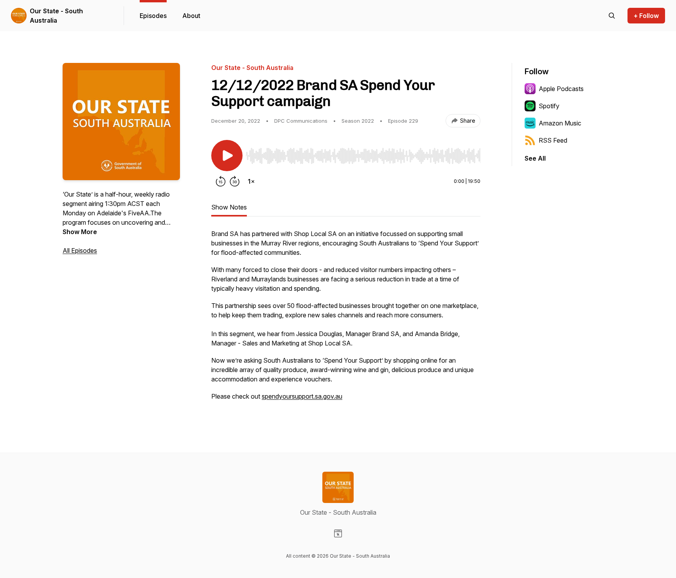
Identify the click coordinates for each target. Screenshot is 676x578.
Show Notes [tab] (229, 207)
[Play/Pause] (227, 155)
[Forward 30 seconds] (234, 181)
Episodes (153, 16)
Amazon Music (560, 123)
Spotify (549, 106)
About (191, 16)
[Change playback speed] (251, 181)
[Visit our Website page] (338, 533)
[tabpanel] (345, 319)
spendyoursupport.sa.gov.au (302, 396)
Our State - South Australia (56, 15)
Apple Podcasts (561, 89)
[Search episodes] (612, 15)
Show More (80, 232)
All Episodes (80, 250)
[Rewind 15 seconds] (220, 181)
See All (535, 158)
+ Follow (646, 16)
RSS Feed (553, 140)
